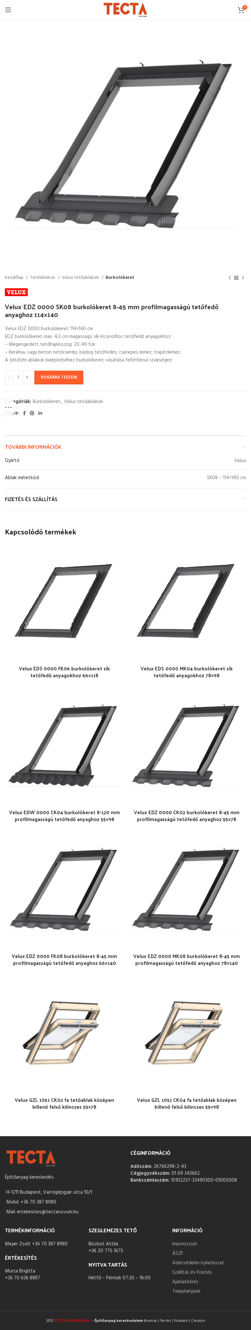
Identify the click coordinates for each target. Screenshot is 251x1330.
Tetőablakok (43, 277)
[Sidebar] (8, 407)
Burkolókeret (120, 277)
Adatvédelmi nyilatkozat (198, 1263)
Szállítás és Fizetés (192, 1272)
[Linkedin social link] (40, 413)
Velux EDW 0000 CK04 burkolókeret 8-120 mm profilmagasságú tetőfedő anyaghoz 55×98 (64, 815)
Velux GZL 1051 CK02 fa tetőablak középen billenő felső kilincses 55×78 (64, 1103)
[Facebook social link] (24, 413)
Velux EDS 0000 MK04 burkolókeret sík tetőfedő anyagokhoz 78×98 (187, 672)
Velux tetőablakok (81, 277)
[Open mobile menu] (8, 9)
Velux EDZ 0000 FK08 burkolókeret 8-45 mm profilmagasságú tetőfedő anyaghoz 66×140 (64, 959)
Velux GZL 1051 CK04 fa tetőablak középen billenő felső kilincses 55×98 (187, 1103)
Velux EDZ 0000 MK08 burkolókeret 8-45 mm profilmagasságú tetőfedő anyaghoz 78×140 (186, 959)
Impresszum (184, 1244)
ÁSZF (177, 1253)
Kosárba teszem (59, 377)
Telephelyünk (186, 1291)
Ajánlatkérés (185, 1282)
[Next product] (243, 278)
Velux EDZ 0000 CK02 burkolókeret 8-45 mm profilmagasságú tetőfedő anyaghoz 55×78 (187, 815)
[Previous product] (229, 278)
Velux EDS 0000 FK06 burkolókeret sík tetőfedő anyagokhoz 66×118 (64, 672)
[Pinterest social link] (32, 413)
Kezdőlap (15, 277)
